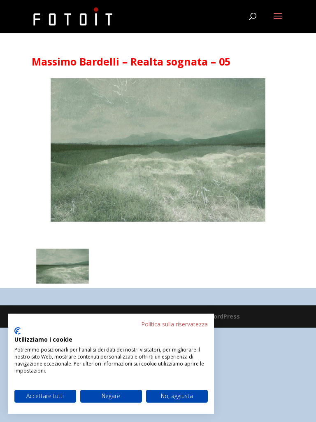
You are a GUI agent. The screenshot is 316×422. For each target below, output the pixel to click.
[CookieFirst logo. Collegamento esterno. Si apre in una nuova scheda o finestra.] (17, 331)
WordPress (224, 316)
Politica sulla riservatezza (174, 324)
